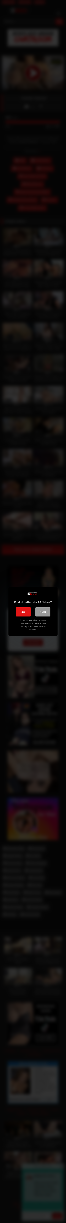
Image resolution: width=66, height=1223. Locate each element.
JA (23, 611)
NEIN (42, 611)
